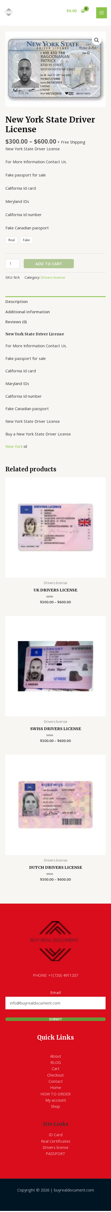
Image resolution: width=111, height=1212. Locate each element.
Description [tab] (16, 301)
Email (55, 992)
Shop (55, 1106)
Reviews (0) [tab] (16, 321)
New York (14, 446)
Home (55, 1087)
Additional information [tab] (27, 311)
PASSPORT (55, 1153)
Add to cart (48, 263)
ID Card (56, 1134)
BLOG (55, 1062)
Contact (55, 1081)
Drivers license (53, 277)
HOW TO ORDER (55, 1094)
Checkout (55, 1075)
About (55, 1056)
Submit (55, 1019)
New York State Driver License (34, 334)
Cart (56, 1068)
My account (55, 1100)
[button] (97, 40)
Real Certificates (55, 1141)
